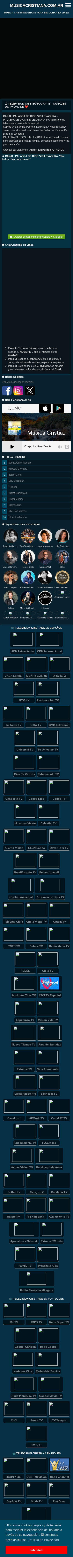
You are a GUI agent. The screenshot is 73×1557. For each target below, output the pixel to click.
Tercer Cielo (15, 474)
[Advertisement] (36, 60)
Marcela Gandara (18, 468)
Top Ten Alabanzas (28, 546)
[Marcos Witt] (45, 557)
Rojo (62, 567)
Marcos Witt (15, 505)
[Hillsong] (45, 598)
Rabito (11, 608)
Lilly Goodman (16, 481)
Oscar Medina (16, 499)
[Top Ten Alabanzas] (28, 536)
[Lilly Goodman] (62, 536)
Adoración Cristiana (62, 597)
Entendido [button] (36, 1550)
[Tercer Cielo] (28, 557)
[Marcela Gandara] (28, 598)
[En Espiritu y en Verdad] (28, 613)
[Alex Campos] (10, 577)
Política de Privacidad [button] (44, 1540)
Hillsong (13, 487)
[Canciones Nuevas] (62, 577)
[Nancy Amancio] (45, 536)
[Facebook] (7, 394)
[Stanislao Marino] (45, 613)
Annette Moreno (45, 587)
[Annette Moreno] (45, 577)
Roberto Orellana (28, 587)
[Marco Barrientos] (10, 557)
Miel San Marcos (17, 511)
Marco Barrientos (18, 493)
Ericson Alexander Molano (62, 617)
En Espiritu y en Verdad (28, 617)
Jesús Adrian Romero (20, 462)
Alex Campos (10, 587)
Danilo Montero (11, 617)
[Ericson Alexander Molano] (62, 613)
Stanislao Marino (18, 517)
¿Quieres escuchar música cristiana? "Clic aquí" (37, 236)
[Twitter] (30, 394)
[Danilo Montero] (10, 613)
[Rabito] (10, 598)
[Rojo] (62, 557)
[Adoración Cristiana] (62, 592)
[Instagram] (18, 394)
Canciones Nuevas (62, 587)
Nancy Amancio (45, 546)
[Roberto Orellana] (28, 577)
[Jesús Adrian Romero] (10, 536)
